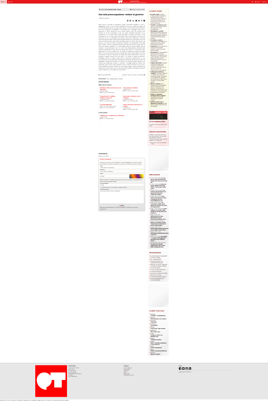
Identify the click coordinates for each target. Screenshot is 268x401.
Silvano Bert (128, 107)
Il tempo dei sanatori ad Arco (158, 276)
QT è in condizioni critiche (157, 121)
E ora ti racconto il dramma (158, 269)
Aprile (156, 346)
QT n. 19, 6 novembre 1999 (108, 9)
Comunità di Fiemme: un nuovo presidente (157, 279)
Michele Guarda (105, 99)
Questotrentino (114, 78)
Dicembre (153, 321)
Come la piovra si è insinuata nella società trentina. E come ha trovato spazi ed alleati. (159, 48)
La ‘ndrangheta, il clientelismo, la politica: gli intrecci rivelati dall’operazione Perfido (159, 42)
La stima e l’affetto (156, 257)
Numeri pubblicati (128, 367)
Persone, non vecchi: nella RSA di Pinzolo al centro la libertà (159, 265)
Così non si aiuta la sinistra (134, 26)
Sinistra (121, 78)
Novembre (154, 324)
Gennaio (158, 318)
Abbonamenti (127, 373)
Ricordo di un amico (156, 275)
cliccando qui (111, 181)
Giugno (156, 339)
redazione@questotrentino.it (75, 373)
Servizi (119, 9)
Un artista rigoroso (156, 267)
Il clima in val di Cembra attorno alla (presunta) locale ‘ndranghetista (159, 27)
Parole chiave (127, 369)
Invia (122, 205)
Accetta (66, 400)
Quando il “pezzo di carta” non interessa (133, 74)
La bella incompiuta (156, 271)
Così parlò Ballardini (105, 74)
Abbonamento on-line (129, 375)
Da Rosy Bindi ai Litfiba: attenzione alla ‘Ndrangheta (159, 104)
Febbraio (158, 314)
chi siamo (70, 375)
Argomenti (126, 370)
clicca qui (61, 400)
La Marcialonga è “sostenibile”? (159, 256)
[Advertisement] (122, 136)
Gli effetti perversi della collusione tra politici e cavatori (158, 97)
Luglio (157, 335)
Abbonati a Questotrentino (157, 132)
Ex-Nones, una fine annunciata (159, 273)
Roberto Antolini (129, 99)
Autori (125, 372)
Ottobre (158, 327)
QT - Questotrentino (156, 259)
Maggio (159, 343)
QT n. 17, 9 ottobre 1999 (107, 118)
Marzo (159, 350)
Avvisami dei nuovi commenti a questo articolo (114, 187)
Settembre (155, 331)
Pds (108, 78)
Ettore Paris (128, 89)
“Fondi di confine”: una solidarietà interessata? (157, 262)
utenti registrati (127, 162)
